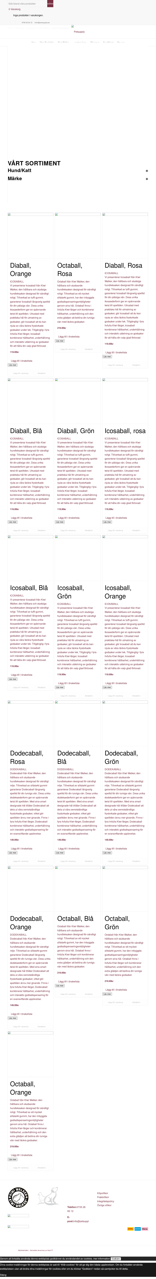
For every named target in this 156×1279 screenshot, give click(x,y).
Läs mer (12, 365)
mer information (101, 1258)
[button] (30, 361)
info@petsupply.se (83, 1221)
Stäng (3, 1275)
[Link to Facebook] (8, 22)
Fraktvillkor (103, 1197)
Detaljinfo (41, 373)
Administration (23, 1250)
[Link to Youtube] (17, 22)
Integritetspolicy (105, 1201)
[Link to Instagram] (13, 22)
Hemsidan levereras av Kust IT (41, 1250)
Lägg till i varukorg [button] (20, 373)
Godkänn (116, 1259)
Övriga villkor (104, 1205)
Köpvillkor (102, 1193)
